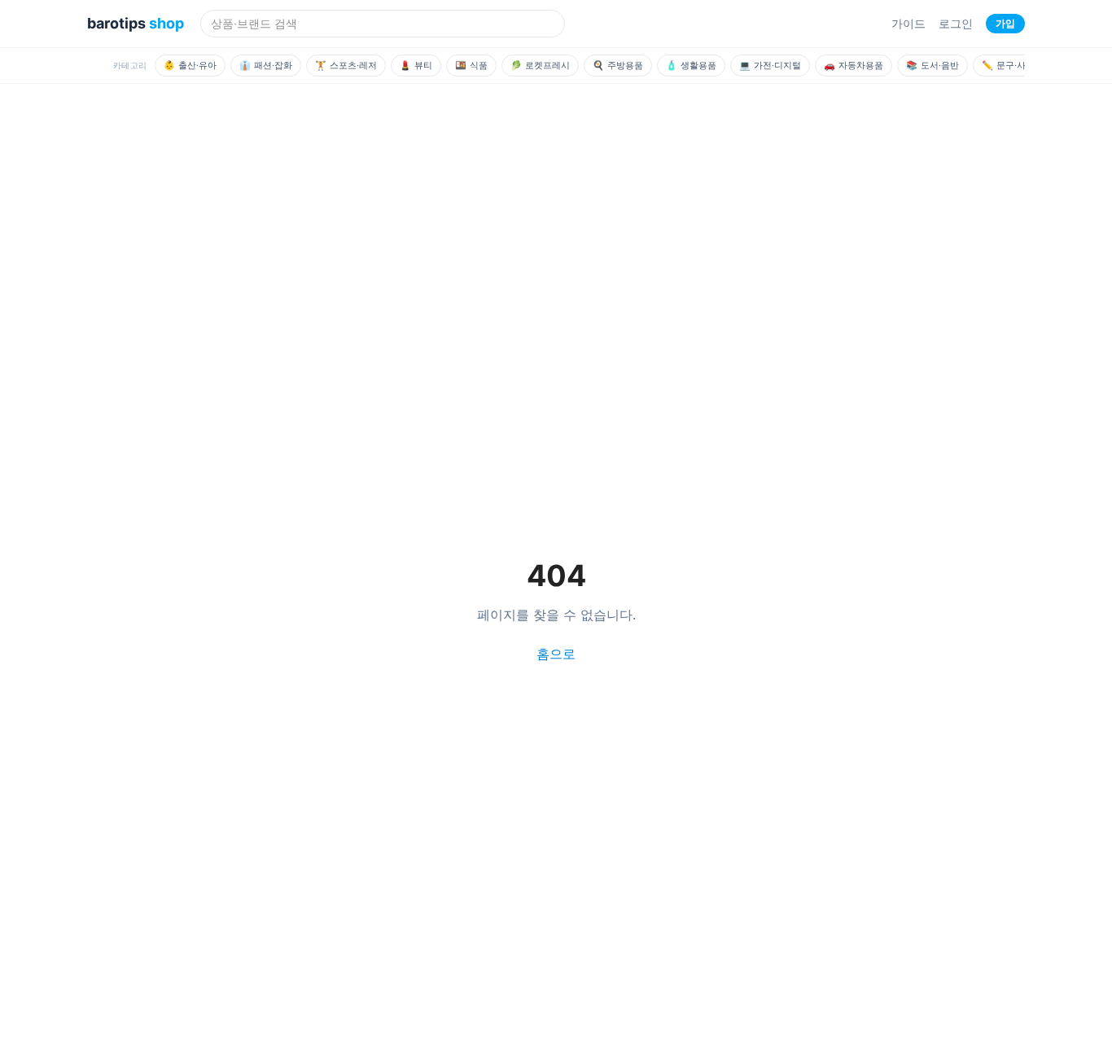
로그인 (956, 23)
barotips (135, 23)
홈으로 (556, 654)
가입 (1005, 23)
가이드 (908, 23)
